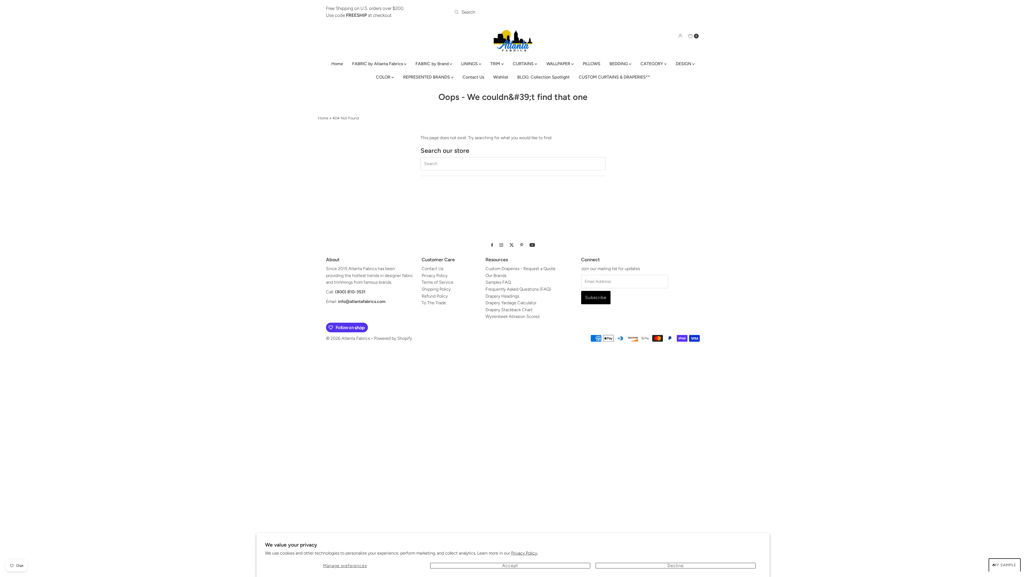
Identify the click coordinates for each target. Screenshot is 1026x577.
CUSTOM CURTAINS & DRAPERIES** (614, 77)
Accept (510, 565)
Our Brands (495, 275)
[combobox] (513, 12)
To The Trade (434, 302)
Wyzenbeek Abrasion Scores (512, 316)
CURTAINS (524, 63)
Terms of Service (437, 282)
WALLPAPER (558, 63)
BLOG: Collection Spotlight (543, 77)
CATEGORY (652, 63)
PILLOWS (591, 63)
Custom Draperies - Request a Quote (520, 268)
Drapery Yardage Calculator (511, 302)
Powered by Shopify (393, 338)
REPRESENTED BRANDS (427, 77)
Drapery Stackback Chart (509, 309)
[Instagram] (501, 244)
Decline (675, 565)
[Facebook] (492, 244)
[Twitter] (512, 244)
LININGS (470, 63)
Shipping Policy (436, 289)
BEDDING (619, 63)
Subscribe (596, 297)
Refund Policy (435, 296)
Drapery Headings (502, 296)
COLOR (383, 77)
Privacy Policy (435, 275)
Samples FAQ (498, 282)
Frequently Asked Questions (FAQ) (518, 289)
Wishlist (500, 77)
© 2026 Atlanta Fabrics (348, 338)
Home (337, 63)
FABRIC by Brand (432, 63)
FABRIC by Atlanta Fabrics (378, 63)
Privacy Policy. (524, 553)
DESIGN (684, 63)
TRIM (495, 63)
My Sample (1004, 565)
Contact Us (473, 77)
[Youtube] (532, 244)
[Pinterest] (521, 244)
